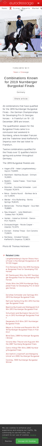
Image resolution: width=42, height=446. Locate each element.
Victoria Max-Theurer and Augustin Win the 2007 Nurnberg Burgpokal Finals (22, 343)
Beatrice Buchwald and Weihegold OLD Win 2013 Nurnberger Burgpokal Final (22, 308)
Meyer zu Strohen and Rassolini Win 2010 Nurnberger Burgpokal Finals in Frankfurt (22, 329)
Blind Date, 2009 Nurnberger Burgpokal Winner (22, 337)
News (15, 72)
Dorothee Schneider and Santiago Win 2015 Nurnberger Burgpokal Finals (22, 296)
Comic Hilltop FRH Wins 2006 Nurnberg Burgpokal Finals (22, 349)
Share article (21, 98)
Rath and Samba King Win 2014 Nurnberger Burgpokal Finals (22, 302)
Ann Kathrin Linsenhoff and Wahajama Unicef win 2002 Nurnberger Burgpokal (22, 355)
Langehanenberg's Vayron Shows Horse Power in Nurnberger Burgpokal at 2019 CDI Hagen (22, 261)
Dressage (24, 72)
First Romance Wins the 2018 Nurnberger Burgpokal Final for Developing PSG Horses (22, 269)
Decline (8, 441)
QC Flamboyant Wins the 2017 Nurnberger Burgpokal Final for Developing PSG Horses (22, 277)
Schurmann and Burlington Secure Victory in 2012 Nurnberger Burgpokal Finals (22, 315)
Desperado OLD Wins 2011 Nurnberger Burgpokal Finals (22, 322)
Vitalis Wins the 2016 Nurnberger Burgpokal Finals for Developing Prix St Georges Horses (22, 285)
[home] (19, 3)
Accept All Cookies (27, 441)
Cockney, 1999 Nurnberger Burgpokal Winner (22, 361)
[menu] (38, 3)
